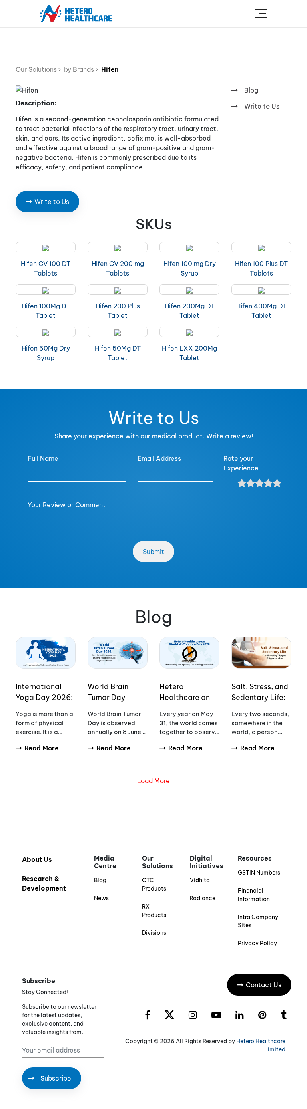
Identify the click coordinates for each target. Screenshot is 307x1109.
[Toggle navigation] (261, 13)
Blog (251, 90)
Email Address (159, 458)
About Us (37, 859)
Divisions (154, 932)
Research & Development (44, 883)
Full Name (43, 458)
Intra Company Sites (258, 921)
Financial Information (254, 895)
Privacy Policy (257, 943)
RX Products (154, 911)
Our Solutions (37, 69)
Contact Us (263, 985)
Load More (153, 781)
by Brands (78, 69)
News (101, 898)
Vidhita (200, 880)
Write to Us (261, 106)
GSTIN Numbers (259, 872)
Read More (41, 748)
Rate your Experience (241, 463)
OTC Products (154, 884)
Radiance (202, 898)
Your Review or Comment (67, 505)
